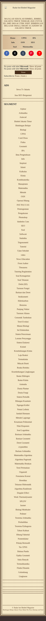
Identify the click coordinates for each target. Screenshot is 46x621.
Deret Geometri (23, 443)
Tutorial (23, 247)
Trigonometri (23, 242)
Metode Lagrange (23, 418)
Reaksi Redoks (23, 368)
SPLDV (23, 501)
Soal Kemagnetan (23, 276)
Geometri (23, 146)
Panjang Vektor (23, 309)
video (23, 255)
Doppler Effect (23, 493)
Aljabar (23, 109)
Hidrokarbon (23, 301)
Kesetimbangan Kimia (23, 351)
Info (13, 42)
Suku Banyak (23, 560)
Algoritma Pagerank (23, 459)
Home (12, 38)
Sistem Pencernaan (23, 334)
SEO (33, 42)
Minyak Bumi (23, 363)
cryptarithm (23, 447)
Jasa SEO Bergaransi (23, 95)
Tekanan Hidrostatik (23, 484)
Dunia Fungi (23, 393)
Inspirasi (23, 163)
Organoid (23, 472)
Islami (23, 167)
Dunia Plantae (23, 388)
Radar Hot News (27, 610)
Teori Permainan (23, 468)
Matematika (28, 47)
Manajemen (23, 184)
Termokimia (23, 359)
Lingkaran (23, 576)
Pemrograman (23, 209)
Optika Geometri (23, 555)
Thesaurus (23, 267)
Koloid (23, 347)
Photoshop (23, 217)
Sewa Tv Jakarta (23, 89)
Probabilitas (23, 522)
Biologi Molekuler (23, 510)
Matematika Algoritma (23, 455)
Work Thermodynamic (23, 497)
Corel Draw (23, 138)
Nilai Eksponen (23, 426)
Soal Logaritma (23, 430)
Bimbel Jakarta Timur (23, 121)
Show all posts (35, 66)
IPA (34, 38)
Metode (23, 192)
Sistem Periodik (23, 397)
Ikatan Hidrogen (23, 376)
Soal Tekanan (23, 280)
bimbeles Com (23, 222)
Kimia (23, 176)
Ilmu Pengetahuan (23, 155)
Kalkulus (23, 171)
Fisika (23, 142)
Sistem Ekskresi (23, 342)
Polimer (23, 514)
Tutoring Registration (23, 272)
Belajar (12, 610)
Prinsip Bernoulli (23, 543)
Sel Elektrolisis (23, 330)
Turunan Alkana (23, 313)
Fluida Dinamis (23, 568)
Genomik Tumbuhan (23, 317)
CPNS (23, 38)
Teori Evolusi (23, 322)
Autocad (23, 117)
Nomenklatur (23, 539)
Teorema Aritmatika (23, 518)
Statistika (23, 238)
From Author (23, 263)
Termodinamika (23, 564)
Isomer (23, 505)
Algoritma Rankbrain (23, 489)
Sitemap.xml (36, 610)
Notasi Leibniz (23, 409)
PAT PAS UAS (23, 205)
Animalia (23, 384)
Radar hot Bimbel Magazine (24, 608)
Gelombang (23, 572)
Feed (42, 610)
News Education (23, 259)
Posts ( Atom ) (20, 76)
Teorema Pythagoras (23, 526)
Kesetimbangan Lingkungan (23, 372)
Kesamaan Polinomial (23, 422)
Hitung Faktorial (23, 535)
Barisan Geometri (23, 439)
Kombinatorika (23, 180)
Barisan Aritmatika (23, 451)
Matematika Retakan (23, 464)
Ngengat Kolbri (23, 405)
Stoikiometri (23, 297)
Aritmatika (23, 113)
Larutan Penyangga (23, 338)
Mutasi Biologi (23, 326)
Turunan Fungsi (23, 288)
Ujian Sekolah (23, 251)
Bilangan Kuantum (23, 401)
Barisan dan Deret (23, 292)
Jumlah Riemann (23, 413)
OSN (23, 42)
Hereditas (23, 480)
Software (23, 234)
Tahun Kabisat (23, 530)
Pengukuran (23, 213)
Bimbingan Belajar (23, 125)
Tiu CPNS (23, 547)
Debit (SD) (23, 284)
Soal (15, 47)
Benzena (23, 305)
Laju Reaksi (23, 355)
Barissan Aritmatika (23, 434)
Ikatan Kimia (23, 380)
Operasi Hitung (23, 201)
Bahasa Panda (23, 551)
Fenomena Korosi (23, 476)
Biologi (23, 130)
